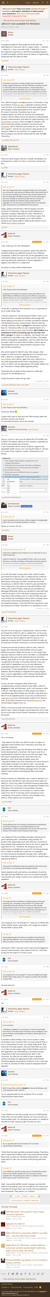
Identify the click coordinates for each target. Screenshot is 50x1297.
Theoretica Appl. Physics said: (13, 549)
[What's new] (42, 2)
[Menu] (3, 3)
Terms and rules (16, 1287)
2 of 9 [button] (25, 1196)
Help (36, 1287)
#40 (47, 1136)
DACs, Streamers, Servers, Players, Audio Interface (30, 1238)
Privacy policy (28, 1287)
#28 (47, 435)
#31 (47, 627)
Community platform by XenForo (20, 1291)
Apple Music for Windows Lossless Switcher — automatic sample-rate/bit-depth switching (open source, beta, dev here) (27, 1248)
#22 (47, 75)
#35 (47, 967)
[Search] (47, 2)
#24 (47, 182)
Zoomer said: (7, 1140)
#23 (47, 155)
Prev (18, 1196)
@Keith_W (5, 439)
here (23, 13)
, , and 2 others (16, 385)
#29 (47, 512)
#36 (47, 999)
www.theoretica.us (34, 700)
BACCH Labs (19, 105)
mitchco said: (7, 517)
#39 (47, 1111)
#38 (47, 1080)
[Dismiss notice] (47, 9)
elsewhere (5, 126)
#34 (47, 893)
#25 (47, 242)
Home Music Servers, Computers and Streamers (32, 1253)
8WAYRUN (26, 1295)
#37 (47, 1017)
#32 (47, 734)
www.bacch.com (7, 698)
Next (32, 1196)
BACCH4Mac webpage (16, 223)
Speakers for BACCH (15, 1223)
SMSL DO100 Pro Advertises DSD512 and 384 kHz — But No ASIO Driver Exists (26, 1234)
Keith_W (6, 27)
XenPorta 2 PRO (6, 1295)
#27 (47, 399)
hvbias (8, 1226)
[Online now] (6, 150)
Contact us (5, 1287)
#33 (47, 816)
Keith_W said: (7, 80)
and (12, 497)
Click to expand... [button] (25, 98)
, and (11, 140)
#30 (47, 545)
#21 (47, 41)
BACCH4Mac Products (10, 121)
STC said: (6, 898)
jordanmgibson (11, 1253)
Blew (7, 1265)
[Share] (43, 40)
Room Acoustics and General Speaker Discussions (27, 1226)
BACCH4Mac (16, 330)
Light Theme (7, 1284)
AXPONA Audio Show (18, 1217)
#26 (47, 282)
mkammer (9, 1238)
